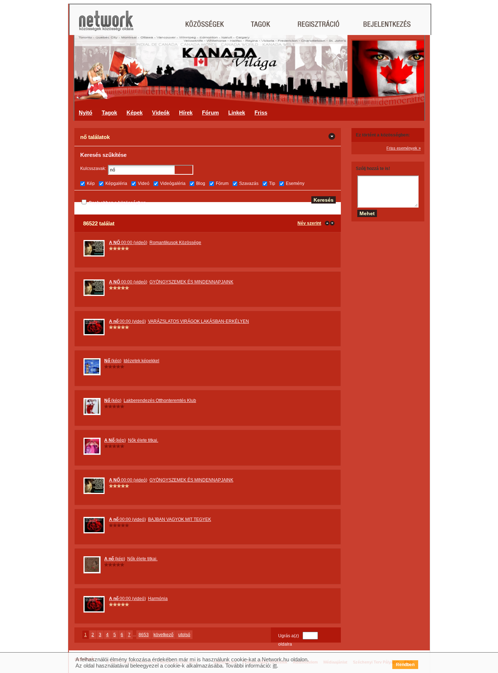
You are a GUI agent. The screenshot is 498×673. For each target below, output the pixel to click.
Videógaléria (173, 183)
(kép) (112, 360)
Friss (260, 112)
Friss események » (403, 148)
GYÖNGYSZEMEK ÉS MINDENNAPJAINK (191, 282)
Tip (272, 183)
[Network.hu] (106, 24)
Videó (143, 183)
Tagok (109, 112)
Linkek (236, 112)
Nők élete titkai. (143, 440)
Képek (135, 112)
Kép (91, 183)
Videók (161, 112)
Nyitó (85, 112)
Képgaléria (116, 183)
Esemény (295, 183)
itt (275, 665)
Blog (200, 183)
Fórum (210, 112)
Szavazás (248, 183)
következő (163, 634)
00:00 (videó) (128, 242)
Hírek (185, 112)
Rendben (405, 664)
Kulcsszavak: (93, 168)
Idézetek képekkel (141, 360)
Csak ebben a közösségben (117, 202)
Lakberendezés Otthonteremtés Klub (160, 400)
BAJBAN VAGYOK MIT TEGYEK (179, 519)
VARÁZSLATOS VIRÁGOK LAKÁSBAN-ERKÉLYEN (198, 321)
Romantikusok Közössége (175, 242)
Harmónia (158, 598)
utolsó (184, 634)
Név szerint (309, 223)
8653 (144, 634)
